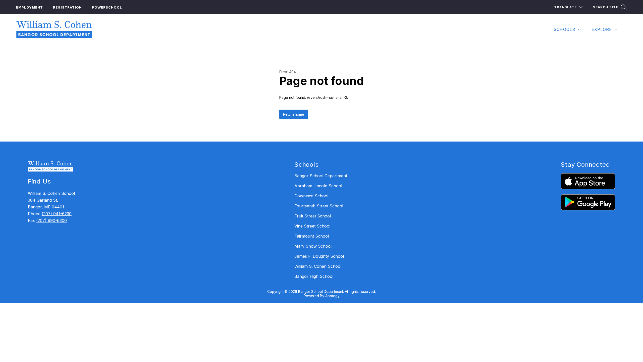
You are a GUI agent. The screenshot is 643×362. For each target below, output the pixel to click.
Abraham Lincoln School (318, 185)
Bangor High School (313, 276)
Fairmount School (311, 236)
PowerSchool (107, 7)
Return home (293, 114)
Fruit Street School (312, 215)
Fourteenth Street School (318, 205)
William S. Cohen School (317, 266)
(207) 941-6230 (57, 213)
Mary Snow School (313, 246)
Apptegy (332, 296)
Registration (67, 7)
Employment (29, 7)
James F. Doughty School (319, 256)
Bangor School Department (320, 175)
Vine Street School (312, 226)
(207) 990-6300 (51, 220)
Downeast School (311, 195)
